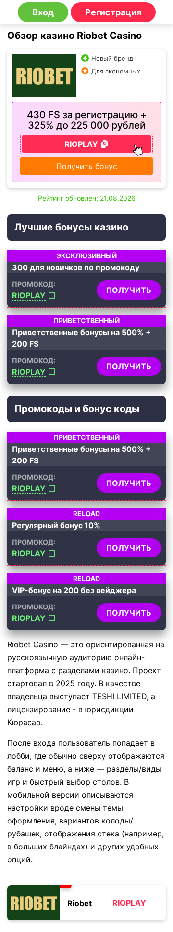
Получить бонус (86, 166)
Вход (43, 12)
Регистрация (113, 12)
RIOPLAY (29, 295)
